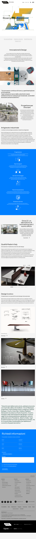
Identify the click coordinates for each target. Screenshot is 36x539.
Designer (19, 506)
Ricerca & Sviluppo (5, 482)
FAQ (23, 2)
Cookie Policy (8, 518)
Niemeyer (3, 335)
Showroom (4, 487)
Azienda (3, 479)
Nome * (3, 439)
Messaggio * (4, 456)
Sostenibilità (3, 506)
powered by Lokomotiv (22, 518)
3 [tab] (18, 287)
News (33, 506)
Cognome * (20, 439)
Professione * (4, 452)
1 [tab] (11, 287)
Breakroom (28, 490)
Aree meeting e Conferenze (30, 485)
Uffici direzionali (28, 482)
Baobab (3, 367)
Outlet (29, 506)
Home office (28, 491)
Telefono (20, 448)
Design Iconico (18, 41)
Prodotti (15, 479)
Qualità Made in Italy (28, 39)
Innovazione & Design (8, 39)
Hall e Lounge (28, 487)
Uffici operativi (28, 480)
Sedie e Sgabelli (17, 487)
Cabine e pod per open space (6, 485)
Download (25, 506)
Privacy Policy (3, 518)
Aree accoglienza (29, 488)
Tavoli (16, 485)
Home (4, 15)
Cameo (2, 398)
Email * (3, 448)
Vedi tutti (27, 493)
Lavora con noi (15, 508)
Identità (3, 480)
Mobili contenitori (17, 490)
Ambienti (27, 479)
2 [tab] (15, 287)
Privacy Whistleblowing (14, 518)
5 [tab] (25, 287)
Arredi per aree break (18, 491)
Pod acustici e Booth (18, 482)
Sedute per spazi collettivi (19, 496)
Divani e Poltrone (17, 488)
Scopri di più (25, 237)
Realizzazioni (13, 506)
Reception (16, 493)
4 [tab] (22, 287)
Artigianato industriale (18, 39)
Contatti (21, 508)
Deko (9, 506)
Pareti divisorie (17, 480)
